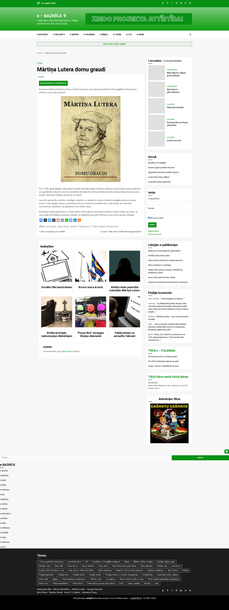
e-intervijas (4, 490)
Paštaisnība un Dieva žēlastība (156, 122)
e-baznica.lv (176, 566)
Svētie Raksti (77, 584)
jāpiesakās (67, 351)
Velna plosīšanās (156, 105)
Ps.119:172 (152, 383)
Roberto (41, 77)
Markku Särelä (55, 592)
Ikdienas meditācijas (155, 570)
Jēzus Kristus (173, 570)
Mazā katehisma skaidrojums (74, 579)
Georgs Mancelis (95, 589)
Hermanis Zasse (89, 592)
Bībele (126, 562)
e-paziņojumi (172, 86)
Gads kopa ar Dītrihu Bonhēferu (81, 570)
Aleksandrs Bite (44, 589)
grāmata (74, 227)
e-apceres (170, 104)
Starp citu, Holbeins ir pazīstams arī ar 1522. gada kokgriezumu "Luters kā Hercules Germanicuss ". (166, 337)
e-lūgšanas (4, 499)
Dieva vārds (103, 566)
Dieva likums (72, 566)
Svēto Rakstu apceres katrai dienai (101, 584)
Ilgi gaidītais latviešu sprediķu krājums (163, 172)
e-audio (3, 480)
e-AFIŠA (140, 34)
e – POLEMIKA (165, 350)
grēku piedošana (105, 570)
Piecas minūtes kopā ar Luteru (132, 579)
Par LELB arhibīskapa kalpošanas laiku (163, 361)
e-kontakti (42, 34)
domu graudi (51, 227)
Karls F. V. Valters (72, 592)
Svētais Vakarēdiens (60, 584)
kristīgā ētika (147, 575)
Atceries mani (156, 218)
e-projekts (59, 34)
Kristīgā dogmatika (46, 575)
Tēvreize (147, 584)
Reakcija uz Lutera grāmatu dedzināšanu (164, 251)
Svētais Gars (43, 584)
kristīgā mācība (79, 575)
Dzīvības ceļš (162, 566)
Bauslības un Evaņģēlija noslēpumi (106, 562)
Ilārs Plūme (42, 592)
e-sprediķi (4, 533)
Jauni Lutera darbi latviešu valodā (161, 277)
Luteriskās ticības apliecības (159, 182)
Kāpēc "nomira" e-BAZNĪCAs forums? (163, 366)
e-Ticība (117, 34)
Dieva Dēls (59, 566)
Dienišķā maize (44, 566)
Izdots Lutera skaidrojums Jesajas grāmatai (165, 260)
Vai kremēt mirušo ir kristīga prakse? (162, 357)
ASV (87, 562)
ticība (121, 584)
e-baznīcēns (153, 199)
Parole (151, 208)
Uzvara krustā (156, 139)
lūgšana (55, 579)
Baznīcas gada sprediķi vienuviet (161, 168)
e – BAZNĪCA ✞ (52, 15)
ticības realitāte (134, 584)
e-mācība (4, 504)
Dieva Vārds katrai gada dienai (124, 566)
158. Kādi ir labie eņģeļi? (114, 44)
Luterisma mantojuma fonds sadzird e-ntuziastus (168, 282)
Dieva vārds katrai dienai (172, 376)
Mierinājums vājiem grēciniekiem (156, 72)
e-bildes (3, 485)
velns (157, 584)
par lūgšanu (110, 579)
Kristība (185, 570)
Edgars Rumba (63, 227)
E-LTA (129, 34)
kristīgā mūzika (95, 575)
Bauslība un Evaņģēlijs (157, 163)
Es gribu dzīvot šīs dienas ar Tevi (51, 570)
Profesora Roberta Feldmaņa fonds (105, 227)
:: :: (136, 598)
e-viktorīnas (5, 542)
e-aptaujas (4, 475)
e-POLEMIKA (89, 34)
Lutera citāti (43, 579)
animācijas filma (74, 562)
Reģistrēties (153, 231)
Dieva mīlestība (88, 566)
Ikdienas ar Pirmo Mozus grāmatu (129, 570)
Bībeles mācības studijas (143, 562)
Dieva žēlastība (146, 566)
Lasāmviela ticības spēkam (158, 177)
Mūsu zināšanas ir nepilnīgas (159, 265)
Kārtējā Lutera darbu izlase (159, 256)
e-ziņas (40, 63)
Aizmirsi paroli (154, 234)
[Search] (190, 34)
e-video (3, 537)
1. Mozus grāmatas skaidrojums (51, 562)
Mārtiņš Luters (84, 227)
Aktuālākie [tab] (155, 60)
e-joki (2, 495)
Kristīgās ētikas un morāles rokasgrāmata (121, 575)
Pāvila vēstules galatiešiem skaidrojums (164, 579)
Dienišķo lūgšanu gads (166, 562)
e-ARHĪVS (74, 34)
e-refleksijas (172, 70)
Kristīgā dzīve (63, 575)
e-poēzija (3, 518)
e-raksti (3, 523)
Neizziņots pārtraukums (156, 89)
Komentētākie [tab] (173, 60)
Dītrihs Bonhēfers (61, 589)
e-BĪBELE (104, 34)
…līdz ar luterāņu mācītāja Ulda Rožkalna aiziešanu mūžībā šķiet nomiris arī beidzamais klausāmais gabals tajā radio (167, 327)
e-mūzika (3, 509)
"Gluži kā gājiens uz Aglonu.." (172, 299)
